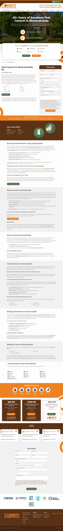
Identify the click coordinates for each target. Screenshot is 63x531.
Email (52, 74)
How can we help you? (44, 94)
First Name (42, 70)
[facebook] (53, 513)
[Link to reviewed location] (9, 431)
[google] (55, 513)
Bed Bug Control (43, 118)
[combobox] (50, 89)
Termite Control (34, 118)
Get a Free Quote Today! (13, 184)
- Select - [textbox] (42, 89)
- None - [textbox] (42, 92)
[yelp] (58, 513)
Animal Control (26, 118)
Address (41, 82)
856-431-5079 (11, 133)
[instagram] (60, 513)
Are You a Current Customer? (45, 78)
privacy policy (31, 486)
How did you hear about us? (45, 87)
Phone (41, 74)
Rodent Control (19, 118)
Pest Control (11, 118)
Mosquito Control (51, 118)
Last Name (53, 70)
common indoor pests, (5, 99)
